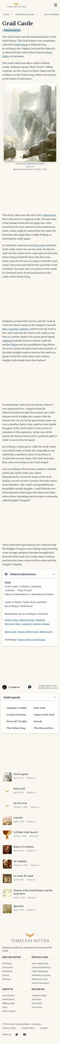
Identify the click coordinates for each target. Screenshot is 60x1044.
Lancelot (13, 329)
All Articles (7, 971)
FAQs (4, 1007)
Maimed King (26, 620)
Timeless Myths (39, 995)
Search (5, 975)
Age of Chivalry (51, 14)
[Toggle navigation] (55, 5)
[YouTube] (24, 1034)
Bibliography (8, 1003)
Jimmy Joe (15, 687)
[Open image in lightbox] (30, 122)
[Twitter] (17, 1034)
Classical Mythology (41, 967)
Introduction (8, 995)
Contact (44, 1028)
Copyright (36, 1024)
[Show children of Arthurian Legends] (36, 14)
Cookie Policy (28, 1028)
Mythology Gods (40, 979)
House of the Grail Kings (31, 639)
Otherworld (49, 215)
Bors (5, 329)
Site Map (6, 979)
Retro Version (8, 1011)
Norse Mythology (40, 963)
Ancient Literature (41, 983)
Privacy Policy (9, 1028)
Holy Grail (10, 631)
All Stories (7, 963)
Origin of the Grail (27, 631)
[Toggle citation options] (29, 687)
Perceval (39, 245)
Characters (7, 967)
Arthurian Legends (24, 14)
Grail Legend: (11, 697)
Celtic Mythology (40, 971)
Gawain (24, 329)
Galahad (6, 340)
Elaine (14, 344)
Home (6, 14)
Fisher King (20, 44)
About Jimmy (8, 999)
